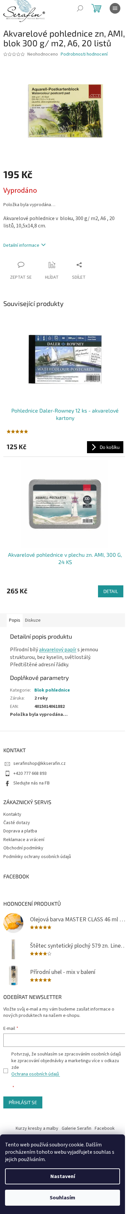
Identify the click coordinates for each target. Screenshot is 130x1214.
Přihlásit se (23, 1102)
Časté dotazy (16, 822)
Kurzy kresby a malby (37, 1128)
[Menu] (115, 8)
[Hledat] (80, 8)
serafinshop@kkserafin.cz (39, 763)
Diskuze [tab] (33, 620)
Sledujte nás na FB (31, 783)
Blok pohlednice (52, 690)
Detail (110, 591)
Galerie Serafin (76, 1128)
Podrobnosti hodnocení (84, 54)
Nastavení (62, 1176)
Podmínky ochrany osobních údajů (37, 856)
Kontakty (12, 814)
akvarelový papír (57, 649)
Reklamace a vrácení (23, 839)
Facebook (105, 1128)
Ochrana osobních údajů (35, 1074)
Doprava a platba (20, 831)
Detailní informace (21, 245)
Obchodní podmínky (23, 848)
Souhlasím (62, 1197)
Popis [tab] (14, 620)
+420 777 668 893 (30, 773)
